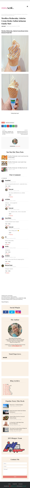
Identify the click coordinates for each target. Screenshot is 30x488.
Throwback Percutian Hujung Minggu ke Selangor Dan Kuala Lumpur (18, 429)
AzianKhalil (7, 180)
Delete (9, 186)
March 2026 (7, 392)
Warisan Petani (8, 265)
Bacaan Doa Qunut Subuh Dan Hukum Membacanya (18, 411)
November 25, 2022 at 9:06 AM (10, 247)
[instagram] (18, 312)
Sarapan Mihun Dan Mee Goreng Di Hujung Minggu (17, 417)
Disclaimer (20, 483)
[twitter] (12, 312)
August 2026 (7, 385)
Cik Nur (7, 246)
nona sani (4, 26)
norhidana (7, 199)
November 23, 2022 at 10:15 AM (10, 181)
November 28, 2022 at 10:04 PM (10, 266)
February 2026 (7, 393)
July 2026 (6, 387)
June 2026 (6, 388)
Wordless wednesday (9, 14)
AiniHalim (7, 255)
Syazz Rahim (8, 218)
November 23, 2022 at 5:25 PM (10, 219)
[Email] (24, 312)
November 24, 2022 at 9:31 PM (10, 238)
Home (2, 14)
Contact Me (15, 483)
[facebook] (5, 312)
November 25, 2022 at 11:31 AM (10, 257)
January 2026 (7, 394)
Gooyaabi (24, 486)
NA (6, 237)
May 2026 (6, 389)
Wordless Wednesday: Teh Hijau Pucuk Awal (17, 167)
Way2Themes (14, 486)
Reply (6, 186)
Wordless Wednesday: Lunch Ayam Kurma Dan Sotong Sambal (18, 156)
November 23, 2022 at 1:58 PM (10, 200)
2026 (5, 384)
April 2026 (6, 390)
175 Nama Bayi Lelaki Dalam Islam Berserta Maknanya (17, 423)
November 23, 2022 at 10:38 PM (14, 228)
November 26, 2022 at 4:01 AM (14, 190)
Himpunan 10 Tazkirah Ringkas (16, 404)
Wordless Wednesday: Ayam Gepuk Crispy (17, 162)
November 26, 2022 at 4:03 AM (14, 209)
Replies (7, 188)
